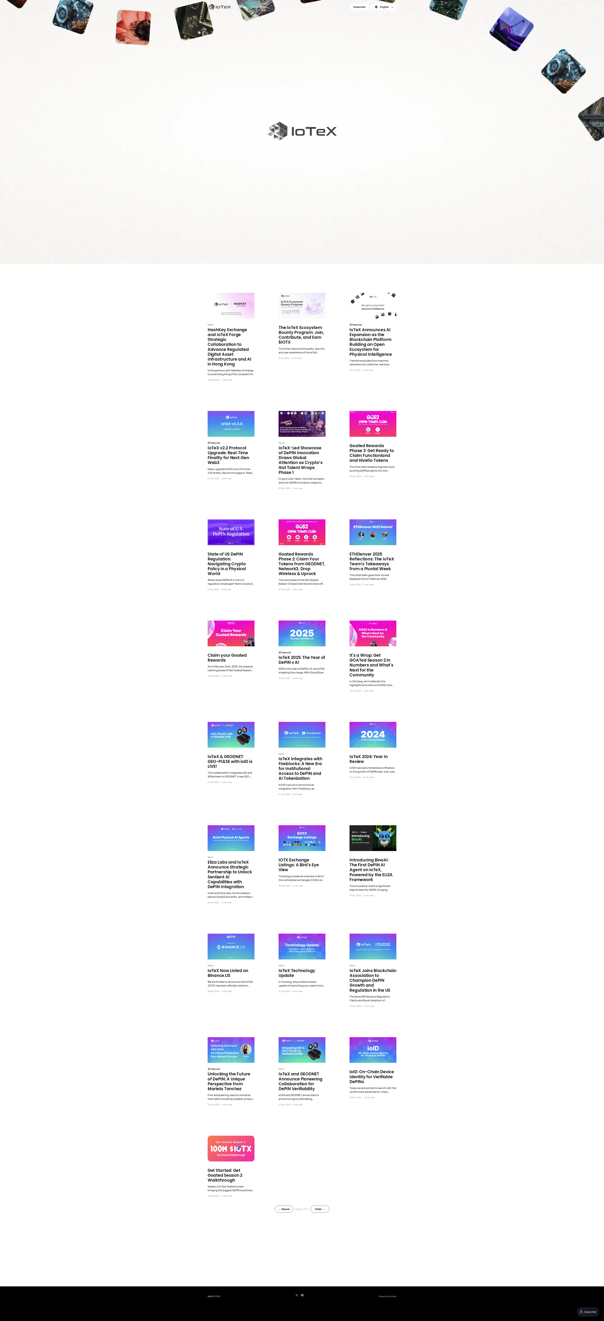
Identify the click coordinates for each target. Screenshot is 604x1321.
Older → (320, 1209)
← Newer (284, 1209)
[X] (296, 1295)
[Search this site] (333, 6)
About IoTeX (259, 7)
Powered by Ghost (387, 1296)
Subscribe (359, 7)
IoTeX (210, 1296)
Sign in (343, 7)
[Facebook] (302, 1295)
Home (243, 7)
